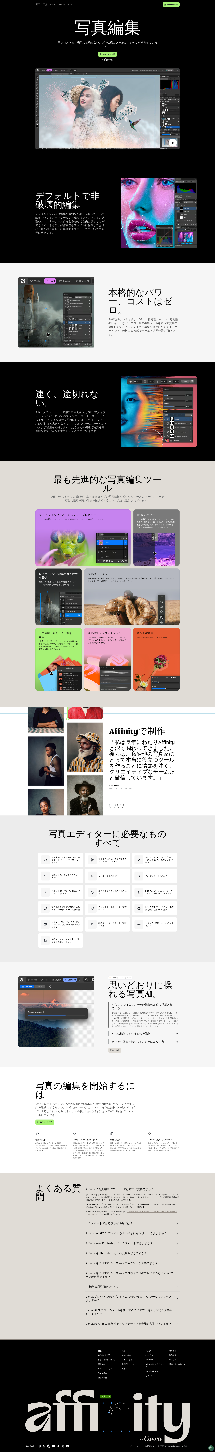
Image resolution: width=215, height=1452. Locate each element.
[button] (30, 1446)
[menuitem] (53, 4)
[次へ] (120, 805)
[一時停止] (173, 143)
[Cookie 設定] (211, 1448)
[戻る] (112, 805)
